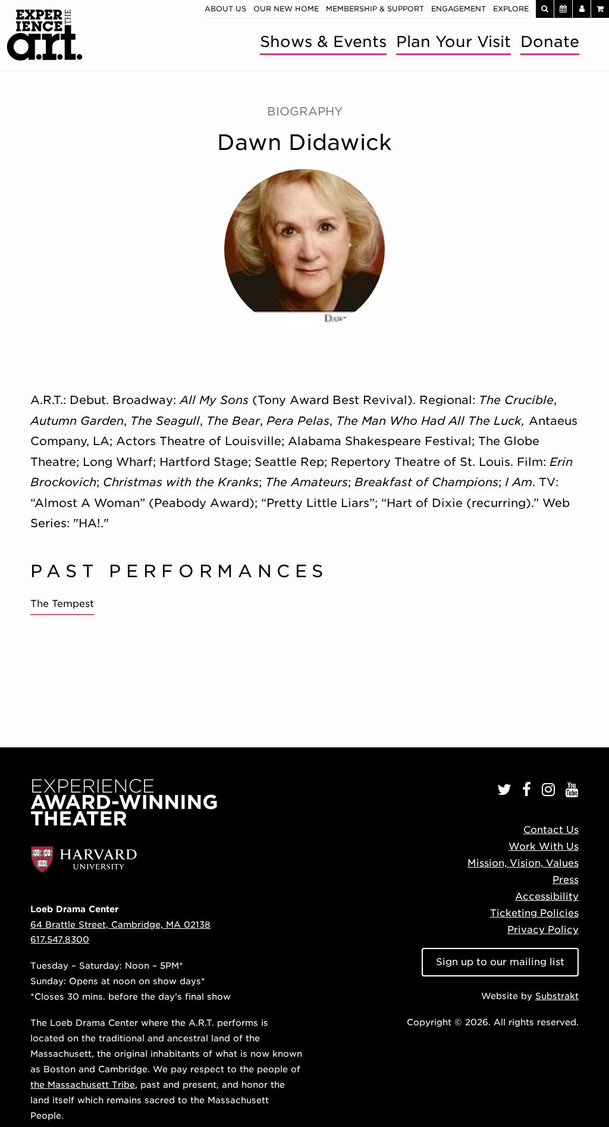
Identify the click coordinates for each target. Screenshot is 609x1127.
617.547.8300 (59, 939)
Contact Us (551, 829)
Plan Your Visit (453, 41)
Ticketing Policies (534, 913)
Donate (549, 41)
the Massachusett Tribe (82, 1084)
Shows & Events (323, 41)
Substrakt (557, 996)
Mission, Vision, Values (523, 863)
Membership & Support (375, 8)
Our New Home (286, 8)
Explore (511, 8)
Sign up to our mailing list (500, 962)
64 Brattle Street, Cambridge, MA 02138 (120, 924)
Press (566, 879)
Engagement (458, 8)
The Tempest (62, 603)
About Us (225, 8)
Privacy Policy (543, 929)
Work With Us (543, 846)
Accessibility (547, 896)
